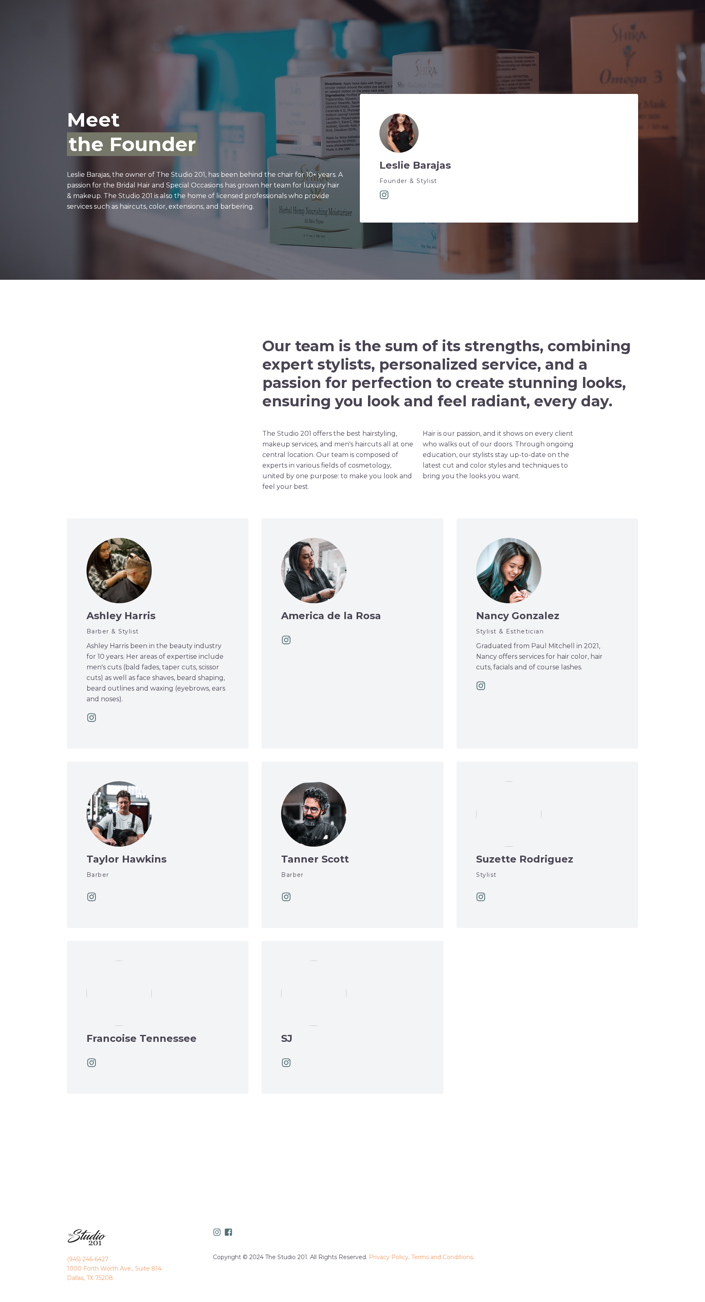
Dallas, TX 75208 (90, 1278)
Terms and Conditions (442, 1257)
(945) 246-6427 (88, 1259)
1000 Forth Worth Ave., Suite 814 (114, 1268)
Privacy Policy (388, 1257)
